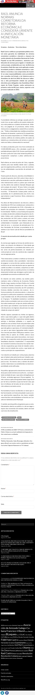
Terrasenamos (16, 40)
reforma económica (8, 419)
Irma (19, 417)
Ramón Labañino (24, 650)
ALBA (2, 625)
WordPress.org (5, 680)
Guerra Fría (29, 643)
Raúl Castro (7, 653)
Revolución (27, 653)
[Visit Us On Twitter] (2, 692)
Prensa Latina (14, 651)
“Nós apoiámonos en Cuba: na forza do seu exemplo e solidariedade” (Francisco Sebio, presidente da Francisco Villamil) (17, 585)
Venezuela (19, 658)
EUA (14, 637)
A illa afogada (5, 536)
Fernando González (28, 637)
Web (2, 504)
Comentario (5, 464)
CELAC (22, 635)
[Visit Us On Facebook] (7, 692)
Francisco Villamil (22, 640)
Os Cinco (5, 650)
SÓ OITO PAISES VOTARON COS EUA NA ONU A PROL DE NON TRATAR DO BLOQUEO (16, 563)
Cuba (5, 637)
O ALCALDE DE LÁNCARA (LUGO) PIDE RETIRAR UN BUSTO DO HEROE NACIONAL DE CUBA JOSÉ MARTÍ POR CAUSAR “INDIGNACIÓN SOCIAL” (17, 542)
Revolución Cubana (9, 656)
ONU (32, 648)
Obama (26, 647)
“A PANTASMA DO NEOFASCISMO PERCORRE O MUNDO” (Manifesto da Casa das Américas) (15, 557)
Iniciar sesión (5, 669)
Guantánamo (20, 642)
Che (26, 635)
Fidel (3, 639)
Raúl (31, 650)
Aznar (26, 631)
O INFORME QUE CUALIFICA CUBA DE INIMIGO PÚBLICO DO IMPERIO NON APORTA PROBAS (17, 550)
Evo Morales (19, 637)
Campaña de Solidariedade (8, 602)
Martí (20, 648)
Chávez (30, 635)
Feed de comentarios (7, 676)
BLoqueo (11, 634)
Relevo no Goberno (22, 419)
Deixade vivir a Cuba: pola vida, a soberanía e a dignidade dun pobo (17, 591)
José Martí (18, 645)
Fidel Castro (12, 640)
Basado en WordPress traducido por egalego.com (13, 688)
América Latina (8, 625)
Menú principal (32, 5)
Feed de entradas (6, 673)
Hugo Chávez (4, 645)
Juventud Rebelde (27, 645)
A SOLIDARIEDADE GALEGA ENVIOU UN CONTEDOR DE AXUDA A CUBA (17, 579)
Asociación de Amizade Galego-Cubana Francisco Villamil (16, 627)
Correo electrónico (7, 496)
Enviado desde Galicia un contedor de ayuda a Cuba (16, 600)
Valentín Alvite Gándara (11, 658)
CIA (2, 637)
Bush (18, 634)
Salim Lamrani (22, 656)
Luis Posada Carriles (13, 648)
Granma (11, 643)
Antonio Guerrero (17, 625)
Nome (3, 488)
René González (17, 653)
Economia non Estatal (9, 417)
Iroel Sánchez (10, 645)
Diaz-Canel (10, 637)
